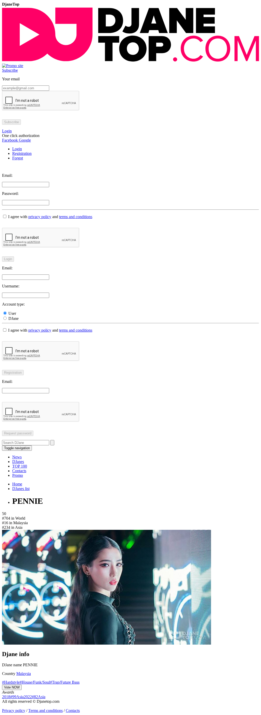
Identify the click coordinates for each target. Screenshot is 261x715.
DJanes (18, 461)
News (17, 457)
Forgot (17, 158)
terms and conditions (75, 217)
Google (24, 140)
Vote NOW (12, 687)
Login (17, 149)
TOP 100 (19, 466)
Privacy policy (13, 710)
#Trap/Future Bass (65, 682)
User (11, 313)
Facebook (10, 140)
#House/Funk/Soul (35, 682)
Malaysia (23, 673)
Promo (17, 475)
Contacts (19, 471)
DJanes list (21, 488)
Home (17, 484)
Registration (22, 153)
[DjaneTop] (130, 61)
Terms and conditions (45, 710)
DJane (13, 318)
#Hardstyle (11, 682)
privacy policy (39, 217)
